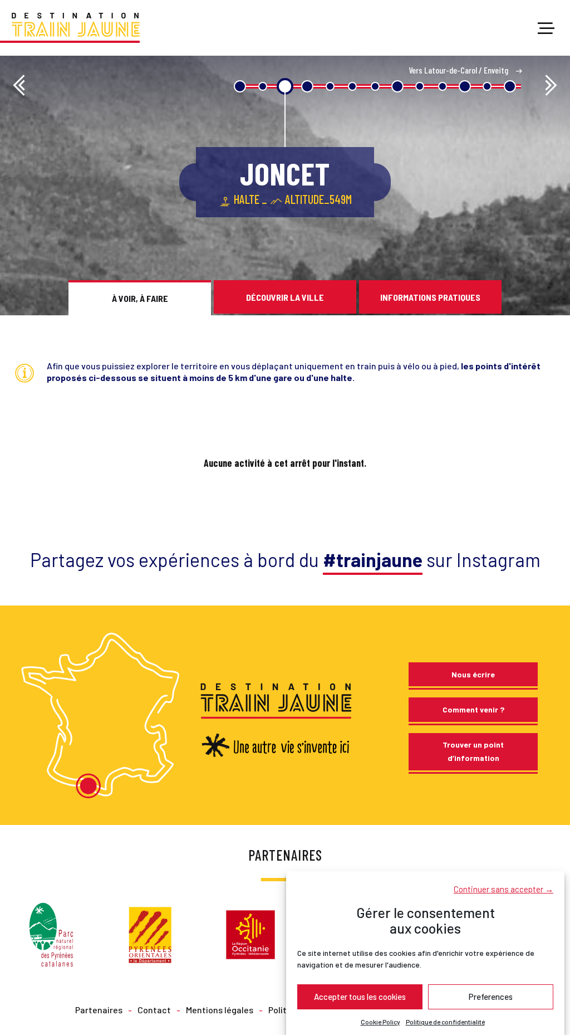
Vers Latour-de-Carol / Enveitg (459, 70)
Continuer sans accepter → (503, 889)
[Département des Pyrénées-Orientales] (150, 933)
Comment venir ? (473, 709)
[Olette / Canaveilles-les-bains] (551, 86)
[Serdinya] (19, 86)
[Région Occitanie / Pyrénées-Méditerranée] (250, 933)
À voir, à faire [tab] (140, 298)
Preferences (491, 997)
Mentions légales (219, 1009)
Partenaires (98, 1009)
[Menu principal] (546, 29)
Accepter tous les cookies (360, 997)
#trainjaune (372, 559)
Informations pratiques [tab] (430, 297)
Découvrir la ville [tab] (285, 297)
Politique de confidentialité (445, 1022)
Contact (154, 1009)
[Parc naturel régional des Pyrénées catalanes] (51, 933)
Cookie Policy (380, 1022)
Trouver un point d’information (473, 751)
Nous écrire (473, 674)
